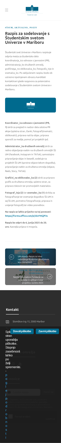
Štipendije (36, 273)
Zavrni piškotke (47, 331)
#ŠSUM (9, 28)
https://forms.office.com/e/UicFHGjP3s (26, 215)
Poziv (33, 28)
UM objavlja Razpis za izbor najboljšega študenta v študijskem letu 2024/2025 (33, 259)
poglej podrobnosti (6, 406)
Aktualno (21, 28)
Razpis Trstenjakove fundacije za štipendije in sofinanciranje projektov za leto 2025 (28, 280)
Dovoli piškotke (22, 331)
